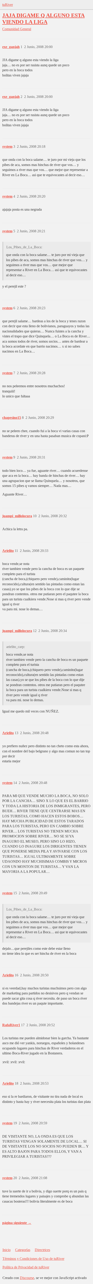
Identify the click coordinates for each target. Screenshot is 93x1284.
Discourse (27, 1278)
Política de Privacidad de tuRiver (25, 1267)
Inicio (6, 1250)
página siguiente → (16, 1223)
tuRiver (7, 5)
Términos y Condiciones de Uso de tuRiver (33, 1259)
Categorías (22, 1250)
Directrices (42, 1250)
